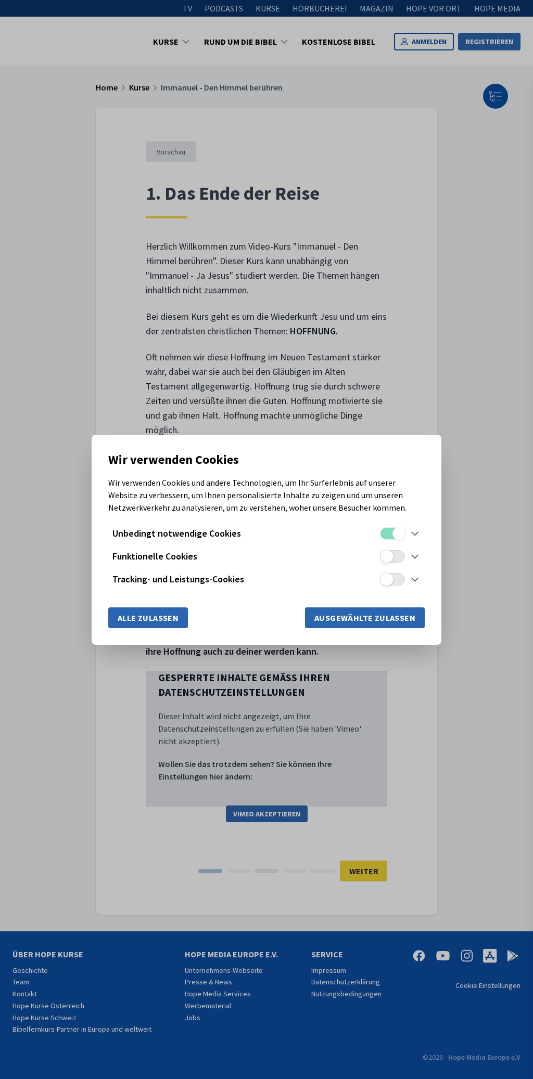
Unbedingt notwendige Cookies (176, 533)
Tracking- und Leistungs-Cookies (178, 579)
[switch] (392, 533)
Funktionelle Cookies (154, 556)
